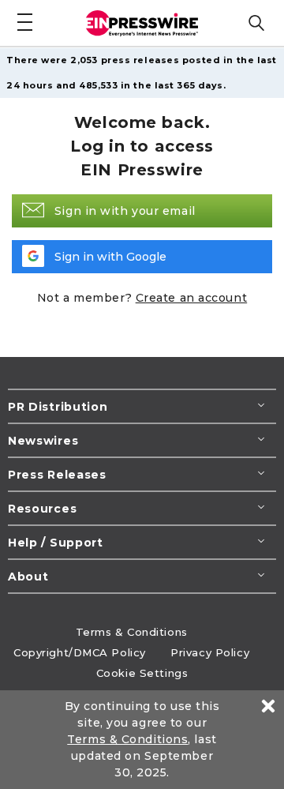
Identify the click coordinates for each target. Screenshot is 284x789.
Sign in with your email (125, 211)
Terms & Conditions (132, 632)
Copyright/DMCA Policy (79, 652)
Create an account (192, 298)
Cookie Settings (142, 673)
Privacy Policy (209, 652)
